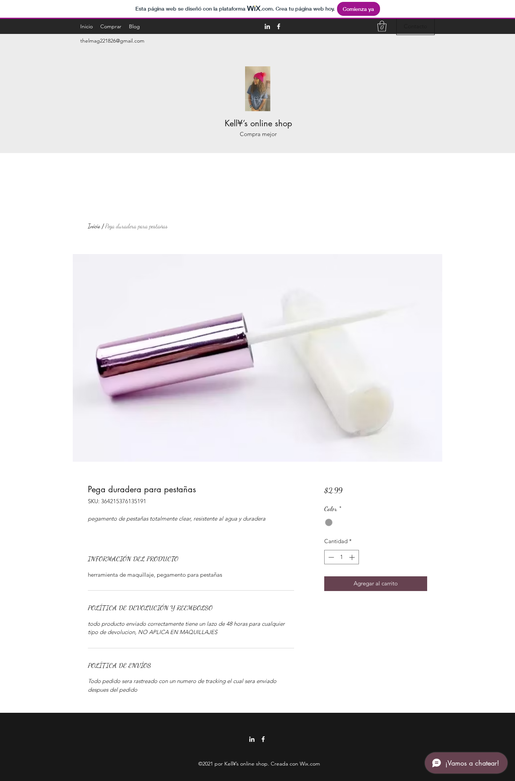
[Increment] (353, 557)
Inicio (94, 226)
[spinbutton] (341, 557)
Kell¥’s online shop (258, 123)
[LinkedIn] (267, 26)
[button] (381, 26)
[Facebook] (278, 26)
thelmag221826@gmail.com (112, 40)
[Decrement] (330, 557)
